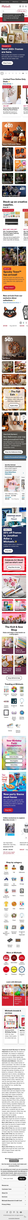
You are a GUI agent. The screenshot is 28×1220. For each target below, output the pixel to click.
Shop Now (8, 551)
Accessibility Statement (14, 1218)
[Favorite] (18, 477)
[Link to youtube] (21, 1212)
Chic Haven (8, 497)
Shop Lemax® (9, 287)
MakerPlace (15, 1)
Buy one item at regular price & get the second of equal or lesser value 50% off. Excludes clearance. (14, 1118)
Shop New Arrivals (14, 567)
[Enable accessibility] (24, 1216)
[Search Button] (3, 11)
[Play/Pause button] (2, 73)
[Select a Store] (20, 6)
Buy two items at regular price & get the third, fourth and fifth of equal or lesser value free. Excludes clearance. (13, 1149)
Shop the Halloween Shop (13, 452)
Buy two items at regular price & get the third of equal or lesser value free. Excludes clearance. (13, 1135)
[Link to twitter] (17, 1212)
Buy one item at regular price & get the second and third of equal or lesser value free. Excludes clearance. (14, 1130)
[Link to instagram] (10, 1212)
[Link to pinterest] (14, 1212)
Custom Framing (5, 1)
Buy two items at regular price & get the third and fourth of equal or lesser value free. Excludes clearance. (14, 1142)
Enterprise (24, 1)
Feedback (15, 1160)
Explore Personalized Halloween (15, 457)
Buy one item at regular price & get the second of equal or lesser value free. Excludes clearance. (14, 1124)
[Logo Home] (6, 6)
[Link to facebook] (7, 1212)
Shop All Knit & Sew (14, 678)
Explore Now (14, 405)
